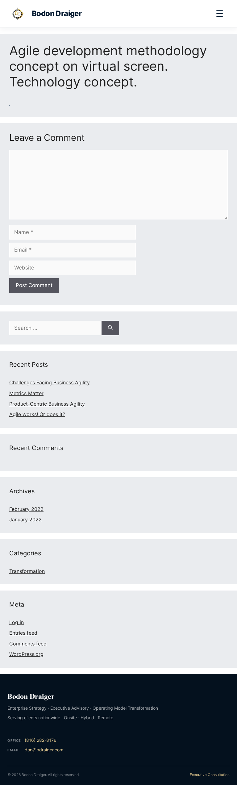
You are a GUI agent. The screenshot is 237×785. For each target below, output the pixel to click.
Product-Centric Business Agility (47, 404)
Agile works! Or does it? (37, 414)
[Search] (110, 328)
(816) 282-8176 (40, 740)
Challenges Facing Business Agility (49, 382)
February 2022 (26, 509)
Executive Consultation (210, 774)
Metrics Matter (26, 393)
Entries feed (23, 633)
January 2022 (25, 519)
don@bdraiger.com (44, 749)
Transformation (27, 571)
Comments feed (28, 644)
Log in (16, 622)
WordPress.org (26, 654)
